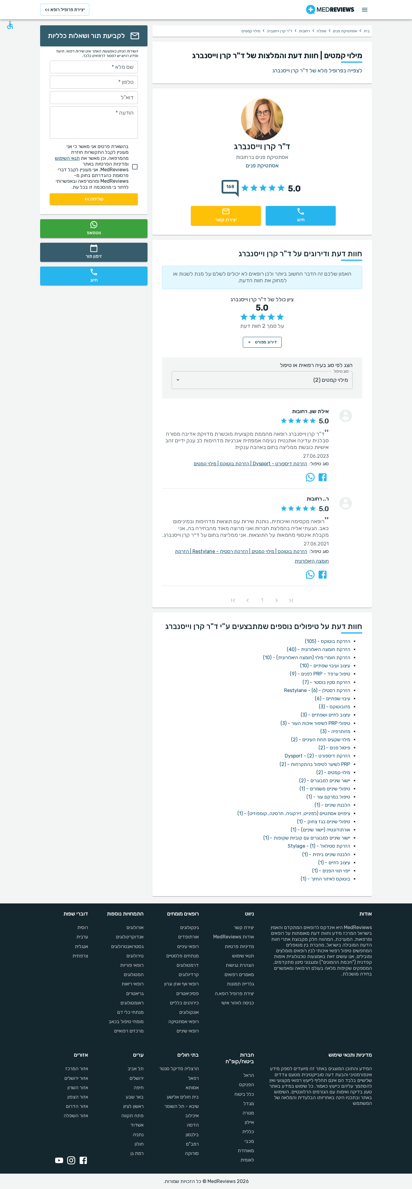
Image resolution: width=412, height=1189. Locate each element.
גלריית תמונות (240, 984)
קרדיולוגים (189, 974)
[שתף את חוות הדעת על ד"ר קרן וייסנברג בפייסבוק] (322, 477)
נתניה (138, 1134)
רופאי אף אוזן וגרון (181, 984)
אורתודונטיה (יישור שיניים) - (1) (320, 830)
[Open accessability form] (10, 25)
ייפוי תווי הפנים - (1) (331, 871)
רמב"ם (192, 1144)
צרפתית (80, 956)
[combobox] (262, 380)
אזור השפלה (76, 1115)
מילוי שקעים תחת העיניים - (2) (320, 739)
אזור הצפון (77, 1097)
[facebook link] (82, 1161)
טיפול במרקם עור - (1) (328, 797)
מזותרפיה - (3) (335, 731)
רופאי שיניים (187, 1031)
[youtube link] (58, 1161)
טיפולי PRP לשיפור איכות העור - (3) (315, 723)
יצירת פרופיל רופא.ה (234, 993)
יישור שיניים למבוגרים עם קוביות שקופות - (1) (306, 838)
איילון (249, 1122)
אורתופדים (188, 937)
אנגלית (81, 946)
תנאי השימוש (67, 158)
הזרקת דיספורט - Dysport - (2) (317, 756)
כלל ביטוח (244, 1094)
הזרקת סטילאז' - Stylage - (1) (319, 846)
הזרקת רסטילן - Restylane (222, 551)
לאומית (247, 1160)
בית (366, 31)
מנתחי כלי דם (130, 1012)
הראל (248, 1075)
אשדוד (136, 1125)
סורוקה (192, 1153)
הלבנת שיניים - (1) (332, 805)
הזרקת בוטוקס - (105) (327, 641)
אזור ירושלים (76, 1078)
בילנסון (192, 1134)
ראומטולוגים (131, 1003)
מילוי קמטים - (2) (333, 772)
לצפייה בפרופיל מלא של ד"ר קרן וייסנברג (317, 70)
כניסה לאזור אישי (237, 1003)
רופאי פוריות (131, 965)
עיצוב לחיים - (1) (334, 862)
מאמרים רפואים (239, 974)
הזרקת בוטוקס (236, 463)
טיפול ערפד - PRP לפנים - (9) (320, 674)
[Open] (178, 380)
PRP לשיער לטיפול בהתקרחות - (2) (315, 764)
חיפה (138, 1087)
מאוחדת (246, 1150)
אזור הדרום (77, 1106)
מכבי (249, 1141)
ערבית (82, 937)
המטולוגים (133, 974)
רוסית (82, 927)
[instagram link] (70, 1161)
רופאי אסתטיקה (183, 1021)
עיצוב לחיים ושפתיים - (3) (325, 715)
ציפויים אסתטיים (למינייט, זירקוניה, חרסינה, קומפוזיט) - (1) (293, 813)
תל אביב (135, 1068)
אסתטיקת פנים (345, 31)
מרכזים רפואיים (128, 1031)
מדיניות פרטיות (239, 946)
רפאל (193, 1078)
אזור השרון (77, 1087)
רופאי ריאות (132, 984)
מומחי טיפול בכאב (126, 1021)
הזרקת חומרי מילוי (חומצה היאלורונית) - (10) (306, 657)
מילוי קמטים (207, 463)
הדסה (193, 1125)
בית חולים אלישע (183, 1097)
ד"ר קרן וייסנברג (279, 31)
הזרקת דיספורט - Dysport (280, 463)
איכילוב (192, 1115)
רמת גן (136, 1153)
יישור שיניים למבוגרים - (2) (324, 780)
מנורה (248, 1113)
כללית (248, 1131)
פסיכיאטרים (187, 993)
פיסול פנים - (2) (334, 748)
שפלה (321, 31)
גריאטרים (134, 993)
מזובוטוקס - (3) (334, 707)
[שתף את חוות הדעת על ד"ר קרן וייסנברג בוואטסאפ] (310, 477)
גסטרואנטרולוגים (127, 946)
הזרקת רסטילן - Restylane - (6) (317, 690)
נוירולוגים (134, 956)
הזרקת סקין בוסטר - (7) (326, 682)
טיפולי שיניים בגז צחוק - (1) (323, 821)
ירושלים (136, 1078)
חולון (139, 1144)
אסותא (192, 1087)
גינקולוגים (189, 927)
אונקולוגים (189, 1012)
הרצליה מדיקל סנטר (179, 1068)
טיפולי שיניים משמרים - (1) (324, 789)
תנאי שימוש (243, 956)
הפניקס (246, 1084)
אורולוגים (134, 927)
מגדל (248, 1103)
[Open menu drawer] (364, 9)
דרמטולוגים (187, 965)
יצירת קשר (244, 927)
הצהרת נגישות (240, 965)
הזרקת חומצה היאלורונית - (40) (318, 649)
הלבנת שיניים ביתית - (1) (326, 854)
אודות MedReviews (233, 937)
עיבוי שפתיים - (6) (332, 698)
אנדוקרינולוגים (129, 937)
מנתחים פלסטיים (182, 956)
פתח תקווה (132, 1115)
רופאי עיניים (188, 946)
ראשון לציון (133, 1106)
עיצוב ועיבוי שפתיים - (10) (325, 666)
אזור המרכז (76, 1068)
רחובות (304, 31)
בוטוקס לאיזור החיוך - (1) (325, 879)
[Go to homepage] (330, 10)
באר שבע (134, 1097)
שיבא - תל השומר (181, 1106)
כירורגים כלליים (184, 1003)
